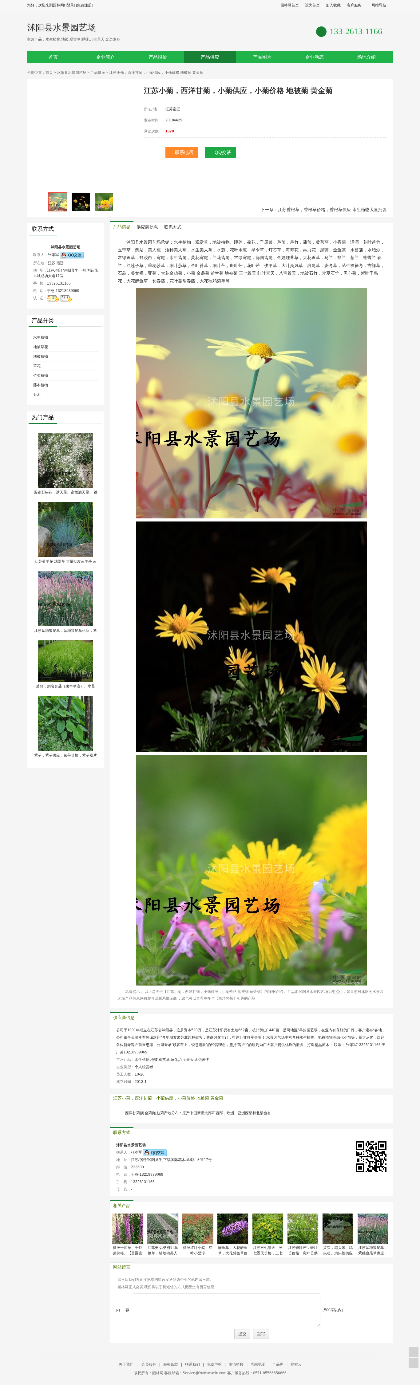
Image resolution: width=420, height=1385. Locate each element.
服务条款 (170, 1364)
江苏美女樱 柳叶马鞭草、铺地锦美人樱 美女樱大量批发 (163, 1253)
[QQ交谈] (72, 255)
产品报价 (158, 57)
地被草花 (40, 347)
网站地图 (258, 1364)
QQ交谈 (223, 152)
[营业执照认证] (53, 298)
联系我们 (192, 1364)
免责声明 (214, 1364)
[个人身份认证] (66, 298)
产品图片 (262, 57)
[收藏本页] (413, 1352)
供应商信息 (147, 227)
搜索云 (296, 1364)
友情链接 (236, 1364)
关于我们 (126, 1364)
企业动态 (314, 57)
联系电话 (184, 152)
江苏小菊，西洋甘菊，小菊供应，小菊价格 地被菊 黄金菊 (168, 1098)
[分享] (413, 1363)
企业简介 (105, 57)
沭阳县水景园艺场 (61, 27)
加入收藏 (333, 5)
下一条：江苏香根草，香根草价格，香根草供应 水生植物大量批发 (324, 209)
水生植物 (40, 337)
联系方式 (172, 227)
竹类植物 (40, 375)
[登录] (70, 5)
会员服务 (148, 1364)
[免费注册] (84, 5)
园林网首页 (289, 5)
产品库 (277, 1364)
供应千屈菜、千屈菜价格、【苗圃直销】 (127, 1253)
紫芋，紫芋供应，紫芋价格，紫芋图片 (65, 755)
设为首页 (312, 5)
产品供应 (210, 57)
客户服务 (354, 5)
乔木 (37, 394)
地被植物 (40, 356)
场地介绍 (366, 57)
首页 (53, 57)
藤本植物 (40, 385)
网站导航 (378, 5)
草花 (37, 366)
